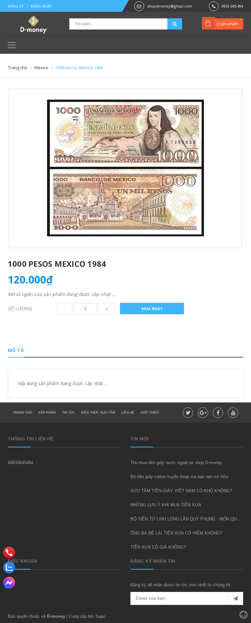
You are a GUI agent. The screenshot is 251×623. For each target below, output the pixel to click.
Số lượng (20, 308)
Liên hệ (127, 412)
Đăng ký (16, 6)
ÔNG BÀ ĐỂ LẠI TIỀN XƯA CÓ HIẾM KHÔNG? (176, 533)
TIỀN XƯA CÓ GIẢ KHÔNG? (158, 547)
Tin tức (68, 412)
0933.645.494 (232, 6)
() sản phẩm (227, 24)
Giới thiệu (150, 412)
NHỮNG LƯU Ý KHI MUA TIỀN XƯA (165, 504)
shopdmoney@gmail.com (169, 6)
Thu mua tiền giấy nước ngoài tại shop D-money (176, 462)
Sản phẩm (47, 412)
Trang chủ (22, 412)
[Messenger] (9, 583)
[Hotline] (9, 552)
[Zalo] (9, 568)
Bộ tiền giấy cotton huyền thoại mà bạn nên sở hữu (179, 476)
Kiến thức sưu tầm (98, 412)
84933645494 (20, 462)
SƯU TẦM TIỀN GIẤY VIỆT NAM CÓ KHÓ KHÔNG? (181, 490)
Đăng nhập (41, 6)
